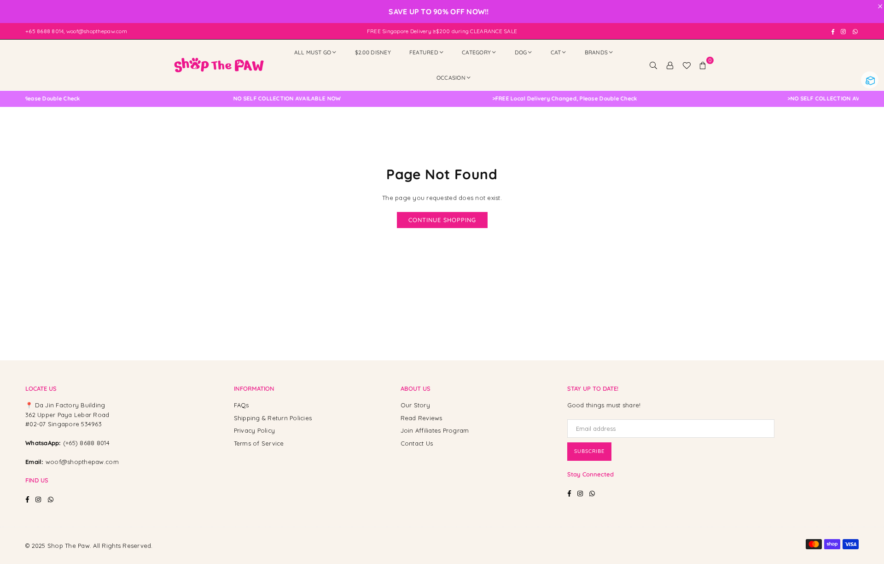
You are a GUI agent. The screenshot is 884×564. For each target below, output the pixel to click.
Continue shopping (442, 219)
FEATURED (423, 52)
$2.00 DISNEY (373, 52)
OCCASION (450, 77)
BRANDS (596, 52)
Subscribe (589, 451)
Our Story (415, 405)
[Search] (653, 65)
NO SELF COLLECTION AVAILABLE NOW (274, 98)
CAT (556, 52)
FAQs (241, 405)
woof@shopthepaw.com (82, 461)
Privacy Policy (254, 430)
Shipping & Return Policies (273, 418)
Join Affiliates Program (435, 430)
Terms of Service (259, 443)
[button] (703, 65)
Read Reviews (421, 418)
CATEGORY (476, 52)
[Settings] (670, 65)
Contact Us (417, 443)
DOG (521, 52)
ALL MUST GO (313, 52)
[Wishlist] (686, 65)
